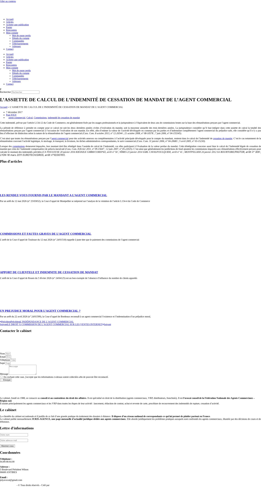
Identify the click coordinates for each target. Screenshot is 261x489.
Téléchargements (20, 43)
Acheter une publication (17, 24)
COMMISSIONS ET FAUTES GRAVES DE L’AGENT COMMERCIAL (45, 233)
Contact (9, 49)
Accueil (9, 19)
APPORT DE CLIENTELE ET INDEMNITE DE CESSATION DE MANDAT (49, 272)
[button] (130, 89)
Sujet (2, 363)
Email (3, 356)
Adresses (16, 46)
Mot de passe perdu (21, 35)
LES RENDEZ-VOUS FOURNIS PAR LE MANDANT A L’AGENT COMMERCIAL (53, 195)
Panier (9, 27)
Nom (2, 353)
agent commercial (16, 117)
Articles (9, 22)
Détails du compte (20, 38)
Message (4, 374)
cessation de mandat (222, 138)
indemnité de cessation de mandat (64, 117)
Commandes (18, 41)
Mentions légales (8, 485)
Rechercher (5, 92)
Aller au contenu (8, 1)
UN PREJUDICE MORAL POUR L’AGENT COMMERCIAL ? (40, 310)
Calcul (29, 117)
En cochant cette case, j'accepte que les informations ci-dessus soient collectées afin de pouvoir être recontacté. (56, 377)
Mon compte (12, 32)
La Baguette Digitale (60, 485)
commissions (19, 146)
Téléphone (5, 360)
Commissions (40, 117)
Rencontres (11, 30)
